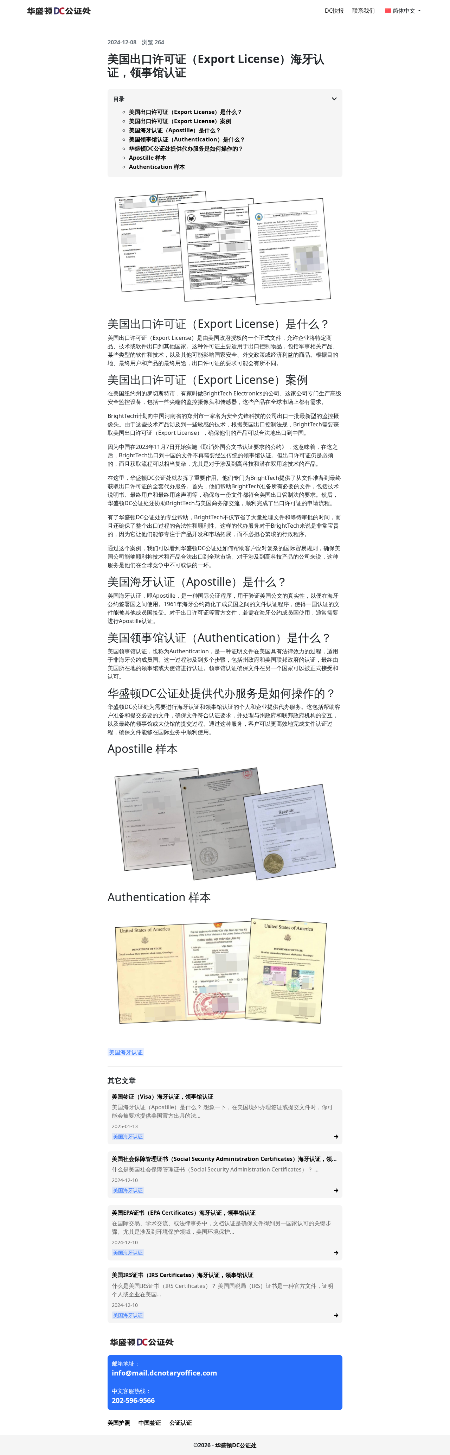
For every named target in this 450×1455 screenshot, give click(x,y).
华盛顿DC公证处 (236, 1445)
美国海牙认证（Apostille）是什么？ (175, 130)
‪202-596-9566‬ (133, 1400)
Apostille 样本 (147, 157)
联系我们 (363, 10)
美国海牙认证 (126, 1052)
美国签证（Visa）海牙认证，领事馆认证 (162, 1096)
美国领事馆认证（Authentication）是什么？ (187, 139)
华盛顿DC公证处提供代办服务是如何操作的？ (186, 148)
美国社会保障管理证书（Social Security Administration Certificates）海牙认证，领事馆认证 (225, 1162)
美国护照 (119, 1423)
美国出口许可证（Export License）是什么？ (186, 112)
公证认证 (180, 1423)
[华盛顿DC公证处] (58, 10)
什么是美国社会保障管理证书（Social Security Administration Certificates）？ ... (215, 1169)
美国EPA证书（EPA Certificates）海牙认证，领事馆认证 (184, 1212)
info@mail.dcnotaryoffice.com (164, 1373)
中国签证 (150, 1423)
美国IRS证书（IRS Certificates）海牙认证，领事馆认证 (182, 1275)
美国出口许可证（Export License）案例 (180, 121)
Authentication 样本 (157, 167)
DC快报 (334, 10)
